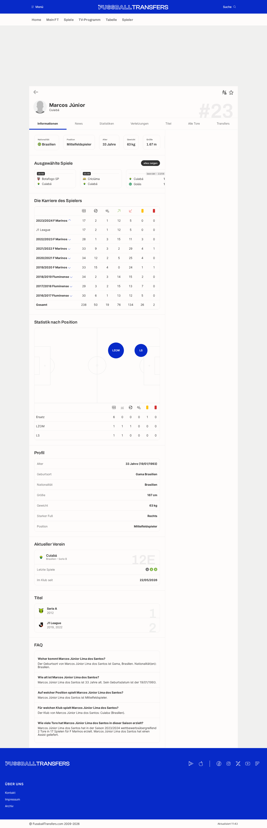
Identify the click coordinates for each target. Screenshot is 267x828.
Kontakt (10, 792)
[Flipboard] (257, 764)
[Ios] (201, 764)
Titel (168, 123)
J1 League (43, 229)
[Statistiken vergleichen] (224, 92)
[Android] (191, 764)
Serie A (52, 608)
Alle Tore (194, 123)
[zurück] (35, 92)
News (79, 123)
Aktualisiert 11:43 (228, 823)
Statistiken (106, 123)
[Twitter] (238, 764)
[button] (37, 6)
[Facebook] (219, 764)
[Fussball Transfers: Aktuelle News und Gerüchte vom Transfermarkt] (133, 6)
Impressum (12, 799)
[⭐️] (231, 92)
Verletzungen (140, 123)
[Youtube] (247, 764)
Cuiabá (54, 110)
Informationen (48, 123)
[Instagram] (228, 764)
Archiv (9, 806)
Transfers (223, 123)
